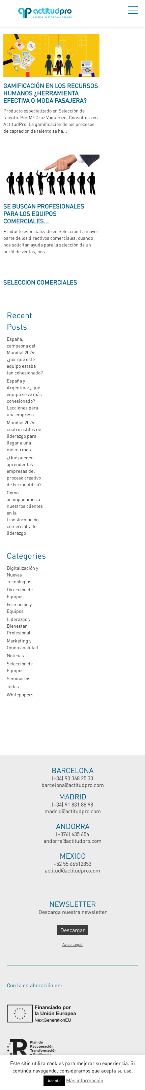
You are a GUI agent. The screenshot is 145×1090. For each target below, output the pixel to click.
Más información (84, 1080)
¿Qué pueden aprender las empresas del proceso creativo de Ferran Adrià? (24, 471)
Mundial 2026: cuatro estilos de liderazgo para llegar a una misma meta (24, 436)
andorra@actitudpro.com (73, 840)
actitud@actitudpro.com (72, 870)
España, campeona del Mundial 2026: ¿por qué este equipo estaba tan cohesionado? (25, 355)
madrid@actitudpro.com (73, 811)
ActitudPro (46, 13)
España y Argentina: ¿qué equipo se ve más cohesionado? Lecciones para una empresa (24, 397)
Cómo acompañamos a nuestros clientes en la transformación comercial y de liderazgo (25, 513)
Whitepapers (20, 694)
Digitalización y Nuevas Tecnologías (22, 574)
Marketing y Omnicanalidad (22, 644)
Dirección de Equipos (20, 593)
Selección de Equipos (20, 667)
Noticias (15, 655)
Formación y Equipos (19, 607)
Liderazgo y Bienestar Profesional (18, 625)
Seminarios (18, 678)
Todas (13, 686)
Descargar (72, 930)
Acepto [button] (54, 1080)
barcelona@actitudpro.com (72, 785)
